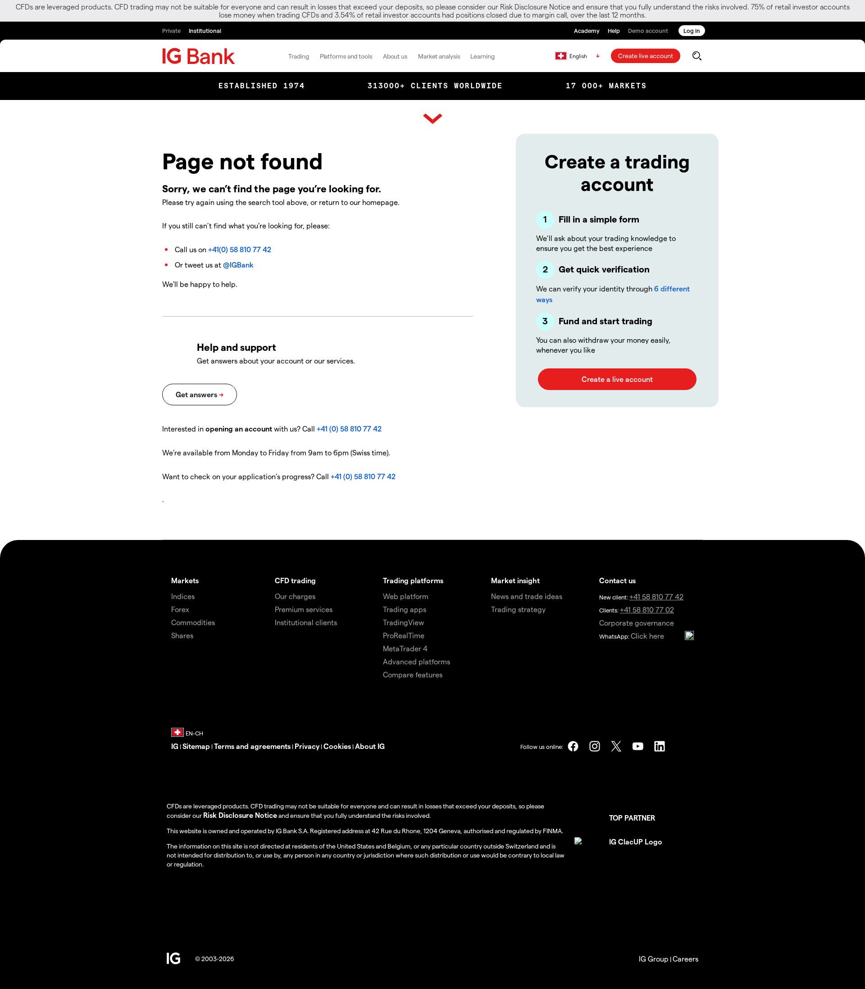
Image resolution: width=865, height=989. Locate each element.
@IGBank (238, 264)
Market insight (515, 580)
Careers (685, 958)
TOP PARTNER (632, 817)
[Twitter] (616, 746)
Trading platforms (413, 580)
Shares (182, 635)
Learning (482, 56)
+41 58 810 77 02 (647, 609)
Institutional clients (306, 622)
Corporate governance (636, 622)
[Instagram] (594, 746)
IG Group (654, 958)
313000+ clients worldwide (435, 86)
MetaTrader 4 (405, 648)
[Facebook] (573, 746)
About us (395, 56)
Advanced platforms (416, 661)
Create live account (645, 55)
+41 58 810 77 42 (656, 596)
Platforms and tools (346, 56)
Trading (298, 56)
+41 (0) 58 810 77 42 (349, 428)
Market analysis (439, 56)
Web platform (405, 596)
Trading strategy (518, 609)
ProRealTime (403, 635)
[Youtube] (638, 746)
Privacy (307, 746)
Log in (691, 30)
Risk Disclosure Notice (240, 815)
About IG (370, 746)
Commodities (193, 622)
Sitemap (196, 746)
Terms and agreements (252, 746)
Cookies (337, 746)
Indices (183, 596)
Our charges (295, 596)
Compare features (412, 674)
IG (174, 746)
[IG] (198, 56)
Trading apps (404, 609)
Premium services (303, 609)
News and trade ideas (526, 596)
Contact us (617, 580)
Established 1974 (262, 86)
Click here (647, 635)
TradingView (403, 622)
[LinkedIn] (659, 746)
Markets (185, 580)
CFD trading (295, 580)
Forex (180, 609)
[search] (697, 55)
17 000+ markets (606, 86)
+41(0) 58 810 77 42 (239, 249)
